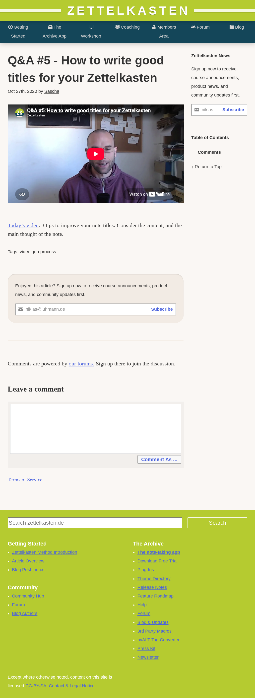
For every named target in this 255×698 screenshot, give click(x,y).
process (48, 251)
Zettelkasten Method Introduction (44, 552)
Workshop (91, 36)
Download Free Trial (157, 560)
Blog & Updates (153, 622)
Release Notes (152, 587)
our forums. (81, 363)
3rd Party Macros (154, 631)
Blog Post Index (27, 569)
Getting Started (19, 31)
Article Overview (28, 560)
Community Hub (28, 596)
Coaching (130, 27)
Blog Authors (24, 613)
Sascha (51, 91)
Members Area (166, 31)
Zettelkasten (128, 10)
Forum (202, 27)
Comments (209, 152)
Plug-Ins (145, 569)
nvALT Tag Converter (158, 639)
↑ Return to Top (206, 166)
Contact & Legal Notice (72, 685)
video (25, 251)
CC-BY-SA (35, 685)
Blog (239, 27)
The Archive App (54, 31)
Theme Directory (154, 578)
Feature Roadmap (155, 596)
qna (35, 251)
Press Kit (146, 648)
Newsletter (148, 657)
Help (142, 604)
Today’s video (23, 225)
